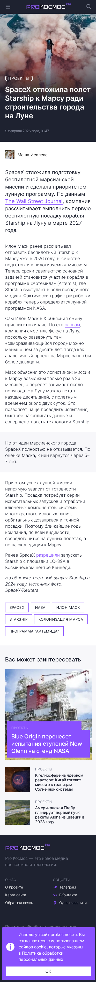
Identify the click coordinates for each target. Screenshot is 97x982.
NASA (40, 607)
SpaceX (17, 607)
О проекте (14, 887)
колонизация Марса (61, 619)
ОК (48, 971)
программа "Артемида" (34, 631)
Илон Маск (68, 607)
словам (72, 324)
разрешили (48, 555)
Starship (19, 619)
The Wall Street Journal (34, 201)
